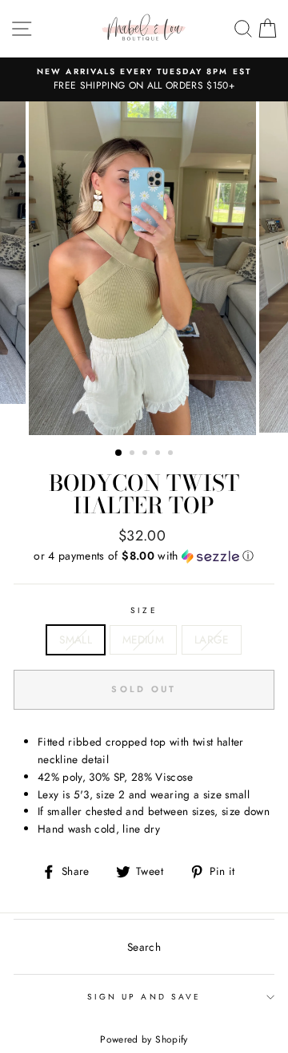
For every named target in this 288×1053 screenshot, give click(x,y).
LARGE (211, 639)
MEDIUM (143, 639)
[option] (144, 79)
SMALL (75, 639)
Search (144, 947)
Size (143, 610)
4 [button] (159, 454)
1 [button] (119, 453)
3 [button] (146, 454)
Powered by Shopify (143, 1039)
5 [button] (172, 454)
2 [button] (134, 454)
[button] (144, 556)
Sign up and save (144, 997)
